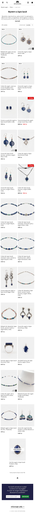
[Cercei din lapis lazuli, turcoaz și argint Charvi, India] (9, 175)
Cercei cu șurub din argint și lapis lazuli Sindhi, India (9, 121)
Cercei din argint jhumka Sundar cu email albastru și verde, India (26, 429)
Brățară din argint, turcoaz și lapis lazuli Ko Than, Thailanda (8, 53)
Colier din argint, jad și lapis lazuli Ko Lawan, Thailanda (7, 395)
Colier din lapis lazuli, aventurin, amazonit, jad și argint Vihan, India (25, 223)
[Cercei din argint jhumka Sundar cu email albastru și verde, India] (26, 415)
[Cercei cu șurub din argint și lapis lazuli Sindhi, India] (9, 108)
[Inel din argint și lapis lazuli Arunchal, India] (9, 348)
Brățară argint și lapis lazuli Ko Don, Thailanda (8, 428)
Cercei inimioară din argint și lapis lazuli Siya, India (25, 121)
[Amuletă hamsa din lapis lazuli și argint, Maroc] (26, 348)
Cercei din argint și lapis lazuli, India (25, 52)
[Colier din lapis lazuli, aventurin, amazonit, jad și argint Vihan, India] (26, 209)
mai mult (17, 21)
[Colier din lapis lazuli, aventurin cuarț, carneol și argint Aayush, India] (9, 244)
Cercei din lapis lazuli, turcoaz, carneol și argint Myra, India (8, 155)
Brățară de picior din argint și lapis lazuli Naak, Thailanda (25, 395)
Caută (7, 2)
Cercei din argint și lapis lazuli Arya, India (25, 327)
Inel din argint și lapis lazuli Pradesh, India (17, 463)
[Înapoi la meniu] (17, 478)
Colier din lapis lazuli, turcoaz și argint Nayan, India (8, 223)
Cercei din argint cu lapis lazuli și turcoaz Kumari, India (25, 87)
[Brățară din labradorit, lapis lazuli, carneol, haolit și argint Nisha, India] (9, 314)
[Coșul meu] (32, 2)
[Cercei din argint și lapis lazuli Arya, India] (26, 314)
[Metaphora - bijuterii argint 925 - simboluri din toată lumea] (17, 2)
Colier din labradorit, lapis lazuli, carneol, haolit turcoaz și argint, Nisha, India (25, 293)
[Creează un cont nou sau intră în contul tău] (28, 2)
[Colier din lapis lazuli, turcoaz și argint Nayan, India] (9, 209)
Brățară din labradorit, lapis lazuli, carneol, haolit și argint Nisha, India (9, 328)
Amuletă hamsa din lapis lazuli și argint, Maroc (25, 361)
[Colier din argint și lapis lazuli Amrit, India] (26, 141)
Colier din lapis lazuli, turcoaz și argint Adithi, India (24, 189)
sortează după (22, 24)
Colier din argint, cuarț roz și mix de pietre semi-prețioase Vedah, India (8, 87)
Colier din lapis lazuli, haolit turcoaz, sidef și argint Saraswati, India (24, 258)
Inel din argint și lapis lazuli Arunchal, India (9, 361)
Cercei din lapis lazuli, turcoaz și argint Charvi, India (7, 189)
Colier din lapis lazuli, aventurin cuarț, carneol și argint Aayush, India (8, 258)
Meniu (3, 2)
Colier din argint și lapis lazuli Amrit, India (24, 154)
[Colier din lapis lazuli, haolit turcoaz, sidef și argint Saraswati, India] (26, 244)
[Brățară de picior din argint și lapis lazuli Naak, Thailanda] (26, 381)
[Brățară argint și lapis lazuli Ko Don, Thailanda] (9, 415)
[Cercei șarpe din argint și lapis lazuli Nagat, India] (9, 278)
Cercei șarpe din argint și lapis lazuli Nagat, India (8, 291)
